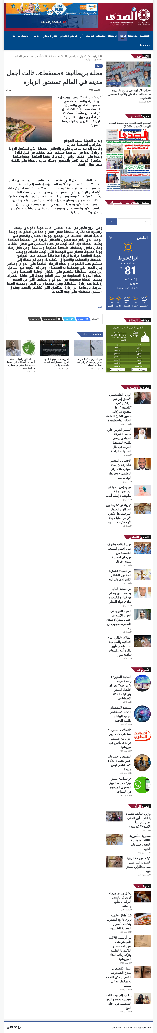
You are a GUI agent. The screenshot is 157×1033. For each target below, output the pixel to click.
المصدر (98, 307)
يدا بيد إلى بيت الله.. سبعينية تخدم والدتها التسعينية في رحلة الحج (119, 1001)
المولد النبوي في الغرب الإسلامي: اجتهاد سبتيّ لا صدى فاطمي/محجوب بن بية (119, 619)
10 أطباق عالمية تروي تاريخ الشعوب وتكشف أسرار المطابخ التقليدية (119, 921)
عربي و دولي (50, 36)
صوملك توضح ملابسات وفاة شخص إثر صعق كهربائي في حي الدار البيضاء (90, 362)
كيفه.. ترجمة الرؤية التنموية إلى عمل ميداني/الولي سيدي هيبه (138, 864)
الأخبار (122, 36)
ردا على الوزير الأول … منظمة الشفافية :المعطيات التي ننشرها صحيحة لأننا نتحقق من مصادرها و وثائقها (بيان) (21, 363)
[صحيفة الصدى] (128, 16)
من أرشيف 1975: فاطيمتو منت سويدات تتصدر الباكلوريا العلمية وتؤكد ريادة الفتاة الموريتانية (120, 948)
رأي (82, 36)
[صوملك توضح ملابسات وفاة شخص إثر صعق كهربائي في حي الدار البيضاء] (88, 348)
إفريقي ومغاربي (68, 36)
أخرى (36, 36)
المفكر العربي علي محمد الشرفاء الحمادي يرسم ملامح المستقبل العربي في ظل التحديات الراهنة (119, 440)
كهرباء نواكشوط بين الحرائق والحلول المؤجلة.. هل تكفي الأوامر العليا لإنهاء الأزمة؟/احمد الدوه (119, 513)
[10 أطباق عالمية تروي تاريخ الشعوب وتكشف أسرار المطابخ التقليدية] (142, 919)
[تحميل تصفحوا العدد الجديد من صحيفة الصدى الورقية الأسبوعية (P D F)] (128, 191)
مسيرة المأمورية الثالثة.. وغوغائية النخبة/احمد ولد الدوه (140, 842)
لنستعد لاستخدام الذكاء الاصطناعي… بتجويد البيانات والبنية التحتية (119, 714)
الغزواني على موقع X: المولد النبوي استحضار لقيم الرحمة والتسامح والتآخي (56, 362)
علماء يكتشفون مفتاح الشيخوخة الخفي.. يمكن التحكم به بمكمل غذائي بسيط (119, 977)
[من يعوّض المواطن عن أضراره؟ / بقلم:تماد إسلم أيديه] (142, 490)
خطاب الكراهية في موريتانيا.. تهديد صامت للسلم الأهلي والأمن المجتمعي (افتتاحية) (129, 94)
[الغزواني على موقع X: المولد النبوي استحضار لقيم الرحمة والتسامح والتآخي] (54, 348)
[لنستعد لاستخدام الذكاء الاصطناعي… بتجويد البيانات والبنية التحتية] (142, 713)
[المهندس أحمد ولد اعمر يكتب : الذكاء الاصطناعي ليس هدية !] (142, 762)
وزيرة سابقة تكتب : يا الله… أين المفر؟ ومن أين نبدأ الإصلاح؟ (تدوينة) (138, 820)
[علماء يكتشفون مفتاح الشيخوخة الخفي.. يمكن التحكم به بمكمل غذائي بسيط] (142, 972)
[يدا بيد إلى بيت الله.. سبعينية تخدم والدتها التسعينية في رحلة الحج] (142, 998)
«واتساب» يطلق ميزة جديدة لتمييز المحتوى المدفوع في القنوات (120, 785)
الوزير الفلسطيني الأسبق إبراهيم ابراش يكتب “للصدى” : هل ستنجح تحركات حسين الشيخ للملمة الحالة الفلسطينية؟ (119, 407)
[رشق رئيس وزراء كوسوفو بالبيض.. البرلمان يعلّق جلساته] (142, 896)
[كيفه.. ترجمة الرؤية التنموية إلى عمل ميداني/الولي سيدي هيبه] (114, 861)
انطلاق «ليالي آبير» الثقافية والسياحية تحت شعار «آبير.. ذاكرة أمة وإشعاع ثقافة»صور (120, 646)
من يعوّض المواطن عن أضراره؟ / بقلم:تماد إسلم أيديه (119, 491)
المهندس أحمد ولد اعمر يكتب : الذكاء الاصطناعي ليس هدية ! (120, 762)
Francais (145, 45)
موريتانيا (133, 36)
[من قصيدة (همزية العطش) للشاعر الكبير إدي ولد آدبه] (142, 574)
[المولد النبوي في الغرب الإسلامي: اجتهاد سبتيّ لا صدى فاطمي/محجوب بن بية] (142, 614)
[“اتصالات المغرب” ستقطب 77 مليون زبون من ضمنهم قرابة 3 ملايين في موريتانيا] (142, 736)
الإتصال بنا (23, 36)
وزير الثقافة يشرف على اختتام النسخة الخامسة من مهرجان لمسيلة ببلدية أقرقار (119, 552)
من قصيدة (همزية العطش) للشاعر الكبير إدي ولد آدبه (120, 575)
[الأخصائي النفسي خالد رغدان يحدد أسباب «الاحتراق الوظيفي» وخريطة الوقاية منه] (142, 464)
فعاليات (90, 36)
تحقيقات (101, 36)
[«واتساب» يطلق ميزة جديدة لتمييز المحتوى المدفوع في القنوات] (142, 785)
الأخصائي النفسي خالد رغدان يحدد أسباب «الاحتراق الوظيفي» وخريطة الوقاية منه (120, 469)
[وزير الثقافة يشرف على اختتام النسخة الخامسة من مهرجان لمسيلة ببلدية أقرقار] (142, 548)
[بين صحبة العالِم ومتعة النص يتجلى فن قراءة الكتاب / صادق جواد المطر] (142, 592)
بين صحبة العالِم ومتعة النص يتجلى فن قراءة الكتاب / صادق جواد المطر (120, 595)
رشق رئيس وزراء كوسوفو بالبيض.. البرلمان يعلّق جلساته (120, 899)
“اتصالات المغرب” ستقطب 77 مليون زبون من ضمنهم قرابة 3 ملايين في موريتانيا (120, 738)
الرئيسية (145, 36)
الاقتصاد (112, 36)
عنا (13, 36)
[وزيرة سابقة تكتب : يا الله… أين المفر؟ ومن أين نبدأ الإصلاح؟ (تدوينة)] (114, 816)
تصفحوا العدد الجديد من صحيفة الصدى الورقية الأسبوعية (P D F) (130, 124)
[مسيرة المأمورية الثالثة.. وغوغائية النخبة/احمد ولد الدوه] (114, 839)
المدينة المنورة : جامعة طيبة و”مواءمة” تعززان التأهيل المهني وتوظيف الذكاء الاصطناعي (120, 687)
